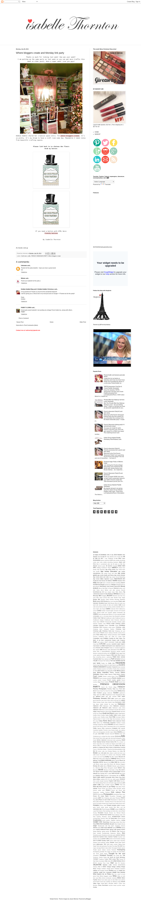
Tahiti (108, 844)
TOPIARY (95, 859)
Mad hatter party (100, 758)
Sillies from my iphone (102, 824)
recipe (112, 809)
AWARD (114, 580)
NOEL (123, 775)
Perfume (107, 792)
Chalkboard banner (120, 618)
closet (119, 634)
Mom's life (112, 764)
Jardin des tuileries (120, 730)
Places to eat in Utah (104, 799)
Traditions (101, 859)
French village (113, 687)
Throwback (96, 855)
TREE (110, 859)
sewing (123, 820)
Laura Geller (118, 743)
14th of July (110, 554)
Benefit (123, 590)
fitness (119, 670)
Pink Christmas (105, 798)
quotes (111, 807)
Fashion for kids (108, 665)
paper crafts (97, 784)
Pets (123, 792)
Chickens (118, 623)
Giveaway (96, 698)
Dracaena (113, 651)
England (123, 655)
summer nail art (97, 838)
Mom (108, 764)
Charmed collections (119, 620)
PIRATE (123, 798)
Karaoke (107, 733)
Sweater (112, 842)
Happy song (96, 711)
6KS (102, 558)
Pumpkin (109, 805)
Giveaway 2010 (106, 698)
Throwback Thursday (106, 855)
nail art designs (104, 771)
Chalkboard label (108, 620)
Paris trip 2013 (97, 786)
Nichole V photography (110, 775)
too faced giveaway (119, 857)
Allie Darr (122, 564)
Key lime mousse (110, 736)
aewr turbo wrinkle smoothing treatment (107, 562)
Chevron (95, 623)
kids (123, 736)
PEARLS (108, 790)
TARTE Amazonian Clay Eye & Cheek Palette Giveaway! (113, 387)
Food (95, 676)
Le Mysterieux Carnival (119, 747)
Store (123, 833)
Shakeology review (114, 822)
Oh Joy (110, 779)
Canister (103, 610)
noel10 (103, 777)
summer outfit (105, 838)
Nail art (98, 771)
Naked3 (95, 773)
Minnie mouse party (101, 764)
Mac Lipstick (115, 756)
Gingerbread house (110, 694)
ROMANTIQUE (116, 816)
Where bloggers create (54, 256)
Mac (110, 756)
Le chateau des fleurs (106, 745)
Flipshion (110, 674)
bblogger (113, 584)
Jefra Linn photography (99, 732)
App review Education (109, 571)
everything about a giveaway (104, 657)
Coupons (122, 640)
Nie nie (118, 775)
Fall (112, 659)
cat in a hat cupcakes (116, 614)
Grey (94, 702)
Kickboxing (118, 736)
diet (101, 649)
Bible (117, 592)
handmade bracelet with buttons (116, 709)
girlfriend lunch (100, 696)
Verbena (95, 866)
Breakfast (101, 603)
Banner (123, 582)
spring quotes (105, 831)
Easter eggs (119, 653)
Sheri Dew (122, 822)
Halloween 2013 (97, 706)
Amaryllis (115, 566)
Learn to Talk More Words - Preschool (103, 749)
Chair (98, 618)
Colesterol (101, 636)
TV (124, 859)
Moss (102, 767)
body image (122, 597)
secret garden (106, 820)
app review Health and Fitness (105, 575)
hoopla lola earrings (103, 724)
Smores (123, 825)
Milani (112, 762)
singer (95, 826)
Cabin (97, 608)
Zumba (95, 887)
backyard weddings (116, 582)
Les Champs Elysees (111, 751)
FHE (96, 670)
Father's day (115, 665)
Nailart (119, 771)
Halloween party (106, 707)
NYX (106, 779)
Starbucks (122, 831)
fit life (115, 670)
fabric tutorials (121, 657)
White (115, 876)
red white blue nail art (116, 811)
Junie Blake (101, 733)
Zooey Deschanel (103, 885)
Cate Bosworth (116, 616)
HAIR (123, 702)
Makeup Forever (121, 758)
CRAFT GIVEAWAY (109, 642)
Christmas (122, 625)
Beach (97, 586)
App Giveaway (101, 569)
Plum (94, 801)
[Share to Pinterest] (54, 253)
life (124, 751)
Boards (116, 597)
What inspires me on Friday (102, 874)
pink (99, 798)
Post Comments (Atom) (31, 325)
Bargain (102, 584)
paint (123, 782)
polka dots (98, 801)
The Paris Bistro (121, 851)
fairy (100, 659)
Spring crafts (113, 829)
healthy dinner (97, 715)
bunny (97, 606)
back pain (99, 582)
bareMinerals (96, 584)
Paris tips (122, 784)
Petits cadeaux (116, 792)
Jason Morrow (74, 899)
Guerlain (98, 702)
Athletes (110, 580)
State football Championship (101, 833)
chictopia (95, 625)
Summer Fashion (113, 836)
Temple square (121, 848)
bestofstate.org (97, 592)
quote (106, 807)
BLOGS (109, 595)
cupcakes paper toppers (118, 644)
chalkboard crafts (110, 618)
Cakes (108, 609)
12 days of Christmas (99, 555)
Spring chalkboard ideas (102, 829)
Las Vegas (112, 743)
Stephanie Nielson (115, 833)
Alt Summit (109, 566)
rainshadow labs (97, 809)
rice (115, 812)
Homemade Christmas (109, 722)
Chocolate (111, 625)
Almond (95, 566)
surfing (107, 842)
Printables (96, 805)
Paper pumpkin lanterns (108, 784)
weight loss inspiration (105, 872)
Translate (108, 184)
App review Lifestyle (119, 575)
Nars (99, 773)
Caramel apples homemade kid (116, 612)
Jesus (115, 732)
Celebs (95, 618)
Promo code (103, 805)
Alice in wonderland (101, 564)
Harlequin (102, 711)
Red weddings (106, 811)
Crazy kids (95, 644)
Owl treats (119, 782)
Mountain (95, 769)
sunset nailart (113, 840)
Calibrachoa (122, 608)
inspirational (108, 728)
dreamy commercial (98, 653)
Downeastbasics (106, 651)
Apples (111, 578)
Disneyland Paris (115, 649)
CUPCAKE (102, 644)
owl (107, 782)
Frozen (98, 690)
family (98, 663)
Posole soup (105, 803)
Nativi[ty (102, 773)
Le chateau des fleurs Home (104, 747)
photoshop (116, 794)
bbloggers (118, 584)
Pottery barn (112, 803)
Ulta (106, 861)
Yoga (98, 883)
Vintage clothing (116, 866)
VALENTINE (97, 865)
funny (120, 691)
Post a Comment (24, 318)
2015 (99, 556)
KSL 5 (116, 742)
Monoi (105, 766)
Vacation (123, 863)
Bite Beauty (122, 593)
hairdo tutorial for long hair (108, 704)
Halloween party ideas (118, 707)
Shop (94, 824)
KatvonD (112, 733)
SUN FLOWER (97, 840)
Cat (109, 614)
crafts (29, 256)
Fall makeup (106, 660)
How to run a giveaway (119, 726)
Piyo (94, 799)
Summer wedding (120, 838)
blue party (110, 597)
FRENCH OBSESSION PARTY (39, 256)
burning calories (112, 606)
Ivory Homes (111, 730)
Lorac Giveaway (117, 754)
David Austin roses (110, 645)
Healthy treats (104, 717)
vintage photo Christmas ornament (116, 868)
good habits (122, 698)
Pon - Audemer (106, 801)
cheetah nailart (121, 621)
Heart (110, 717)
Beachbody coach (105, 586)
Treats (106, 859)
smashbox (117, 825)
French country (116, 678)
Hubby (95, 728)
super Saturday (121, 840)
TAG (105, 844)
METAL (101, 762)
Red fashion (100, 811)
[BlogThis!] (48, 253)
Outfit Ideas (116, 781)
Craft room (24, 256)
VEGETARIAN (121, 864)
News (102, 775)
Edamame (103, 655)
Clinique (105, 634)
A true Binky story (119, 558)
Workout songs (117, 881)
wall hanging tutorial (103, 870)
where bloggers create (69, 136)
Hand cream (105, 709)
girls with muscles (111, 696)
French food (113, 682)
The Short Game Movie (100, 853)
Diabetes (123, 647)
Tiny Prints (116, 855)
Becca (100, 588)
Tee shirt (120, 846)
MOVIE (100, 770)
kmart (123, 740)
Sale (107, 818)
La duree (120, 742)
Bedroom (116, 588)
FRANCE (122, 676)
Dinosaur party (106, 649)
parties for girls (107, 786)
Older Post (83, 322)
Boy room (110, 601)
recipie (121, 809)
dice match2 (96, 649)
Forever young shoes (109, 676)
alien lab (110, 564)
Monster (109, 766)
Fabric (114, 657)
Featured (114, 667)
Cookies (105, 638)
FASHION (120, 663)
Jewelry (119, 732)
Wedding (111, 870)
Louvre (95, 756)
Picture (95, 796)
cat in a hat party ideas (105, 616)
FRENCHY (121, 687)
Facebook (95, 659)
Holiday (101, 720)
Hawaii (100, 713)
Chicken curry (101, 623)
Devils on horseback (114, 647)
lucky (107, 756)
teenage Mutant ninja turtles (104, 848)
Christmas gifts (97, 631)
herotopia (118, 717)
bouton (98, 601)
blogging (104, 595)
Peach (99, 788)
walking (95, 870)
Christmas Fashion (109, 629)
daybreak (118, 645)
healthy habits (113, 715)
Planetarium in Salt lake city (118, 799)
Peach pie (105, 788)
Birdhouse (110, 593)
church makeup (108, 632)
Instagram (115, 728)
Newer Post (20, 322)
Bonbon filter (96, 599)
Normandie (108, 777)
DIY (121, 649)
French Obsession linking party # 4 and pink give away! (114, 425)
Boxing (106, 601)
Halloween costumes (119, 706)
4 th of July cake (118, 556)
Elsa (119, 655)
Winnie (23, 278)
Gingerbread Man (120, 694)
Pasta (123, 786)
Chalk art (103, 618)
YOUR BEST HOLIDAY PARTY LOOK (111, 883)
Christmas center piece (109, 627)
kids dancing (111, 738)
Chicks (123, 623)
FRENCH (96, 678)
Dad (100, 645)
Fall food (123, 659)
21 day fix (103, 556)
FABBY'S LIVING (26, 307)
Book (94, 601)
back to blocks (106, 582)
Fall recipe (113, 660)
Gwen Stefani (108, 702)
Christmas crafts (120, 627)
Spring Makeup (97, 831)
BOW (102, 601)
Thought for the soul (117, 853)
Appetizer (106, 578)
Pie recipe (101, 796)
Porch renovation (97, 803)
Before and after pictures (112, 590)
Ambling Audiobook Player (104, 567)
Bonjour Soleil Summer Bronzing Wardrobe (113, 599)
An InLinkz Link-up (22, 248)
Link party (104, 753)
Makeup (113, 758)
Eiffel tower (114, 655)
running (95, 818)
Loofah (115, 753)
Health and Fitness (108, 713)
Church (102, 632)
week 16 (116, 870)
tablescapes (99, 844)
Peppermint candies (98, 792)
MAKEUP (97, 134)
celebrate (122, 616)
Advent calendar (105, 560)
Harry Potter (108, 711)
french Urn (104, 687)
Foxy (116, 676)
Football (100, 676)
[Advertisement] (54, 43)
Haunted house (116, 711)
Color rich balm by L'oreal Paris (115, 636)
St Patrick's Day (114, 831)
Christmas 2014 (97, 627)
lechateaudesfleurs (118, 749)
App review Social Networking (117, 577)
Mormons (98, 767)
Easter (113, 653)
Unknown (24, 265)
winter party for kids (109, 879)
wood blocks (96, 881)
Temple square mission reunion (102, 849)
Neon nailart (108, 773)
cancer (94, 610)
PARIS (117, 784)
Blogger (88, 899)
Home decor (107, 721)
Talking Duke (121, 844)
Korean (103, 742)
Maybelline (96, 762)
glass (112, 698)
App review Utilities (98, 578)
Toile (124, 855)
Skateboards (101, 825)
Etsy (94, 657)
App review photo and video (101, 577)
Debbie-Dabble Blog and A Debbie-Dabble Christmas (37, 289)
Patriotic (95, 788)
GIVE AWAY (121, 696)
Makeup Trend (97, 760)
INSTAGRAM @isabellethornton (102, 247)
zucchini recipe (121, 885)
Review (111, 812)
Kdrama (117, 733)
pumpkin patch (116, 805)
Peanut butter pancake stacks (117, 788)
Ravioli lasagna (106, 809)
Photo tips (100, 794)
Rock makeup (115, 814)
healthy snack (96, 717)
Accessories (96, 560)
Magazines (108, 758)
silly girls (112, 824)
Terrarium (113, 849)
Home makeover (116, 720)
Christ (116, 625)
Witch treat (118, 879)
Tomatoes (95, 857)
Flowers (123, 674)
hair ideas (96, 704)
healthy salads (121, 715)
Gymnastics (118, 702)
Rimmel (102, 814)
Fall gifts (95, 660)
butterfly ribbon (120, 606)
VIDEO (104, 866)
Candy (99, 610)
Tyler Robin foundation (99, 861)
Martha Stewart (115, 760)
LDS (98, 745)
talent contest (113, 844)
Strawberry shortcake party (108, 835)
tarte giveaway (103, 846)
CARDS (95, 614)
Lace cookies (105, 743)
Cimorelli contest (117, 632)
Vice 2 (100, 866)
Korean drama (110, 742)
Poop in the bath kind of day (117, 801)
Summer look (121, 836)
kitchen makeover (102, 740)
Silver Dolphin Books (120, 824)
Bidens (120, 592)
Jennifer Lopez (109, 732)
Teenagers (114, 848)
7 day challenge (108, 558)
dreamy (123, 651)
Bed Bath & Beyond (108, 588)
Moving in (106, 769)
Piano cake (122, 794)
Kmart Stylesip (97, 742)
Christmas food (120, 629)
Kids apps (105, 738)
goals (116, 698)
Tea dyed (109, 846)
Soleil (102, 827)
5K (99, 558)
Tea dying (114, 846)
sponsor (110, 827)
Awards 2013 (121, 580)
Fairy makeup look (106, 659)
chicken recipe (110, 623)
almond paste (101, 566)
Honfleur (118, 722)
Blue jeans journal (101, 597)
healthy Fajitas (105, 715)
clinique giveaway (112, 634)
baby (94, 582)
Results (106, 812)
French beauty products (105, 678)
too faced (110, 857)
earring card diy (107, 653)
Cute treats (96, 645)
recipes (117, 809)
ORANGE (122, 779)
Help (113, 717)
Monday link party (98, 766)
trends (114, 859)
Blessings (95, 595)
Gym (113, 702)
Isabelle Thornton (103, 730)
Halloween (121, 704)
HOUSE (110, 724)
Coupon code (115, 640)
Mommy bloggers (120, 764)
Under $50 (110, 861)
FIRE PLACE (100, 670)
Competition (96, 638)
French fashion (105, 682)
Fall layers (100, 660)
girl (94, 696)
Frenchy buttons (51, 233)
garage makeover (107, 692)
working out (109, 881)
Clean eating (99, 634)
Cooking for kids (113, 638)
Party (113, 786)
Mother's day (121, 767)
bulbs (120, 605)
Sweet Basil (118, 842)
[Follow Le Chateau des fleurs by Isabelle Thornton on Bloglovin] (101, 319)
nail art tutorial (113, 771)
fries (117, 688)
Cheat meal (96, 621)
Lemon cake (101, 751)
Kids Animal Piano (97, 738)
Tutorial (121, 859)
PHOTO (95, 794)
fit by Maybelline (109, 670)
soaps (98, 827)
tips (121, 855)
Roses (123, 816)
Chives (106, 625)
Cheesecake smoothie (111, 621)
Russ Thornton (101, 818)
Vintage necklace (101, 868)
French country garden (114, 680)
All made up (116, 564)
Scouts (123, 818)
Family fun (104, 663)
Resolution (100, 812)
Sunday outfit (105, 840)
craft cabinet (100, 642)
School (119, 818)
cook (101, 638)
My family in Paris (114, 769)
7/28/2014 (24, 272)
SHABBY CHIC (97, 822)
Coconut (95, 636)
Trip (117, 859)
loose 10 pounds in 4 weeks (104, 754)
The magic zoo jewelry (110, 851)
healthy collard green (119, 713)
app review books (110, 569)
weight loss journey (118, 872)
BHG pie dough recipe (108, 592)
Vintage (109, 866)
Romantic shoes (106, 816)
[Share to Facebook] (52, 253)
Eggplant (108, 655)
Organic (111, 781)
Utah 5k (117, 863)
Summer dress (103, 836)
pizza (97, 799)
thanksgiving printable (98, 851)
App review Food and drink (109, 573)
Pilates (107, 796)
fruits (101, 690)
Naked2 (123, 771)
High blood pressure (115, 719)
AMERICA (115, 567)
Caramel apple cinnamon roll (113, 610)
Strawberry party (97, 835)
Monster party (116, 766)
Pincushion (112, 796)
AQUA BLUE (118, 579)
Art (106, 580)
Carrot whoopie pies (103, 614)
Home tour (99, 722)
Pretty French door (120, 803)
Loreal (123, 754)
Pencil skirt (122, 790)
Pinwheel (118, 798)
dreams (118, 651)
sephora (118, 820)
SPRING (118, 827)
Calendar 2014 (115, 608)
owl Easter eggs (112, 782)
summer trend (112, 838)
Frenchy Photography (99, 689)
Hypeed (99, 728)
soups (105, 827)
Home (51, 322)
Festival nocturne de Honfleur (105, 668)
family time (111, 663)
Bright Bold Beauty (109, 603)
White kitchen (102, 878)
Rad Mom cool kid (119, 807)
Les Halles (120, 751)
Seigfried (113, 820)
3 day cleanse (110, 556)
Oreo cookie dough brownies (100, 781)
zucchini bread (112, 885)
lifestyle (95, 753)
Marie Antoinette (106, 760)
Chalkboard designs (98, 620)
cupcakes (108, 644)
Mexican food (107, 762)
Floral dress (116, 674)
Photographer (108, 794)
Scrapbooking (97, 820)
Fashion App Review (98, 665)
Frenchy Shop (111, 688)
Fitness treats (104, 674)
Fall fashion (117, 659)
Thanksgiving (121, 850)
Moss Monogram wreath (110, 767)
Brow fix (117, 603)
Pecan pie (114, 790)
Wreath (123, 881)
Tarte (98, 846)
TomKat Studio (103, 857)
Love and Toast (101, 756)
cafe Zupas (102, 608)
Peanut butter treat (99, 790)
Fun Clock (105, 690)
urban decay (117, 861)
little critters (110, 753)
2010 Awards (118, 555)
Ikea (103, 728)
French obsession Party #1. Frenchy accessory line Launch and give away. (114, 450)
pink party (112, 798)
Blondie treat (116, 595)
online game (116, 779)
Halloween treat (97, 709)
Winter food (101, 879)
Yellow (94, 883)
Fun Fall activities (113, 690)
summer (118, 835)
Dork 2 (99, 651)
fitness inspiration (103, 672)
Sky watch (111, 825)
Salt (109, 818)
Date (103, 646)
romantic (98, 816)
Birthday (116, 594)
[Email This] (46, 253)
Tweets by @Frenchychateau (101, 324)
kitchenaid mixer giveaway (114, 740)
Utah (112, 863)
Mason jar (122, 760)
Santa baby (114, 818)
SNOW (95, 827)
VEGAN (115, 864)
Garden (116, 693)
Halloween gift (97, 707)
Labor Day (99, 743)
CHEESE (102, 621)
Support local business (99, 842)
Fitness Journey (114, 672)
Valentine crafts (107, 864)
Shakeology (106, 822)
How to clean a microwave (106, 726)
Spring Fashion (121, 829)
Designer (106, 647)
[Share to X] (50, 253)
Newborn (98, 775)
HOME (97, 132)
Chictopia (101, 625)
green (123, 700)
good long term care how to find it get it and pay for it (107, 700)
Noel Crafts (96, 777)
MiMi (116, 762)
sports (114, 827)
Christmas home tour (108, 631)
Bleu (100, 595)
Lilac (99, 753)
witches (123, 879)
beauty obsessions (115, 586)
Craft (94, 642)
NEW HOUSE (115, 773)
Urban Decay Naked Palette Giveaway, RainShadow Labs (112, 438)
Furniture (99, 692)
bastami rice (108, 584)
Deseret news (100, 647)
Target (94, 846)
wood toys (103, 881)
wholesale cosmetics (111, 878)
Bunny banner (103, 606)
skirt (106, 825)
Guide (102, 702)
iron (119, 728)
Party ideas (119, 786)
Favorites (108, 667)
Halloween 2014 (107, 706)
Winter (119, 878)
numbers (102, 779)
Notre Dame (115, 777)
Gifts (103, 694)
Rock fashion (108, 814)
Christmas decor (97, 629)
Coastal (123, 634)
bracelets (115, 601)
